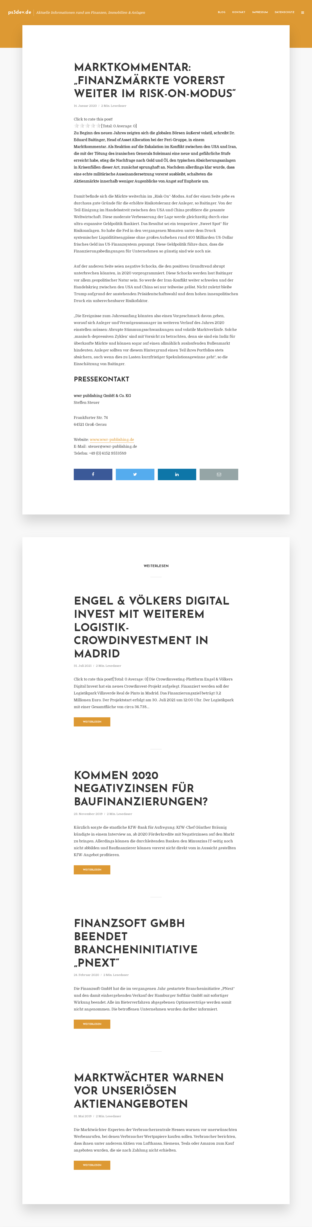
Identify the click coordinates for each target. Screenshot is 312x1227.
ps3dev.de (19, 12)
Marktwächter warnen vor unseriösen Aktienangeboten (149, 1091)
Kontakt (238, 12)
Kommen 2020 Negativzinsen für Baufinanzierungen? (141, 789)
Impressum (260, 12)
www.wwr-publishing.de (112, 440)
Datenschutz (284, 12)
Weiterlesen (92, 722)
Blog (221, 12)
